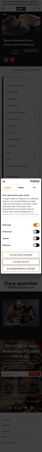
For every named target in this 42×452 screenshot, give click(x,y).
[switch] (36, 231)
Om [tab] (34, 187)
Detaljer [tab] (21, 187)
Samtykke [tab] (7, 187)
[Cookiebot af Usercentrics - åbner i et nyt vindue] (30, 181)
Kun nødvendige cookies (21, 269)
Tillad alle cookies (21, 255)
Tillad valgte (21, 262)
